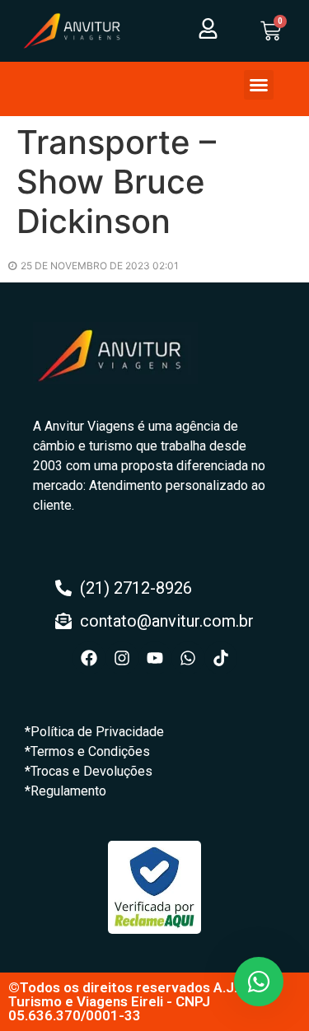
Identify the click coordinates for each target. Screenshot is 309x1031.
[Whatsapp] (187, 657)
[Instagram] (121, 657)
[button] (259, 85)
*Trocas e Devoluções (88, 771)
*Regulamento (65, 791)
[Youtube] (154, 657)
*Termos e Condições (87, 751)
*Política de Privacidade (94, 731)
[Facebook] (89, 657)
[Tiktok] (220, 657)
